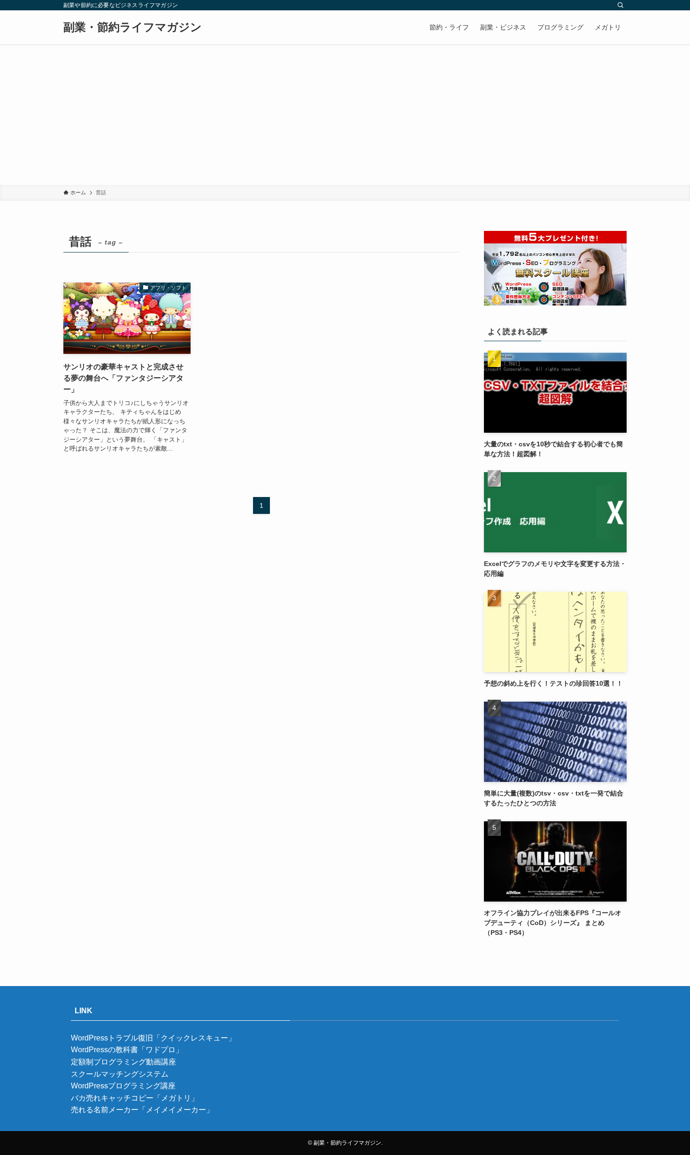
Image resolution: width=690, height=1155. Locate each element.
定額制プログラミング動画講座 (123, 1062)
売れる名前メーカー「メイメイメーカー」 (142, 1110)
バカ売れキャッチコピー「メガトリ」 (135, 1098)
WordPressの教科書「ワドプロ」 (127, 1050)
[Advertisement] (345, 114)
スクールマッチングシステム (120, 1074)
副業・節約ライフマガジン (132, 27)
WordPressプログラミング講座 (123, 1086)
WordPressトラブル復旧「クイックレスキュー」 (153, 1038)
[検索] (620, 5)
